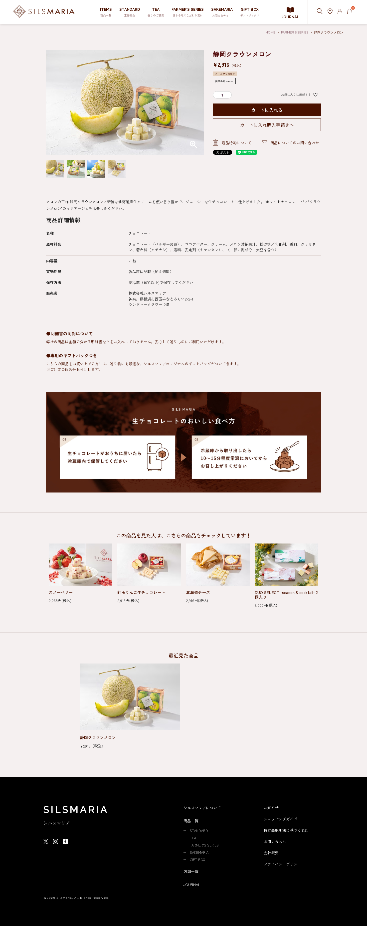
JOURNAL (290, 17)
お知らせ (271, 807)
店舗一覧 (191, 871)
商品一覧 (191, 820)
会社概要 (271, 852)
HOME (270, 32)
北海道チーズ (198, 592)
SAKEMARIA (199, 852)
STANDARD (199, 830)
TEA (193, 837)
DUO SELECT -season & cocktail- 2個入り (286, 595)
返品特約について (237, 142)
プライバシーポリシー (282, 863)
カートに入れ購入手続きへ (267, 125)
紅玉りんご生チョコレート (141, 592)
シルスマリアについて (202, 807)
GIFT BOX (197, 859)
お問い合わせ (275, 841)
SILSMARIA (76, 809)
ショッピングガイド (280, 819)
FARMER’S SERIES (294, 32)
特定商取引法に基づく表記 (286, 830)
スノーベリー (61, 592)
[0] (349, 12)
